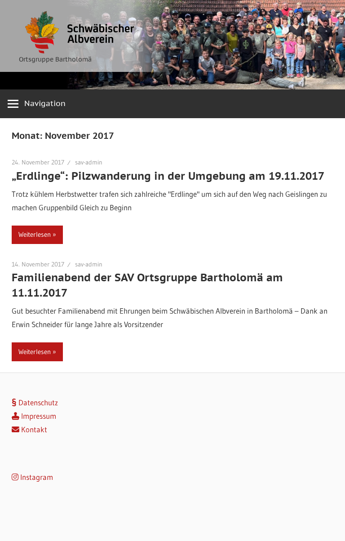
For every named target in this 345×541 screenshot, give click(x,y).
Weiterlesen (34, 234)
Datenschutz (37, 402)
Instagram (35, 477)
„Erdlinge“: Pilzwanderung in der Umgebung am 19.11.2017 (168, 176)
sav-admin (88, 162)
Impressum (37, 416)
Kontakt (33, 429)
